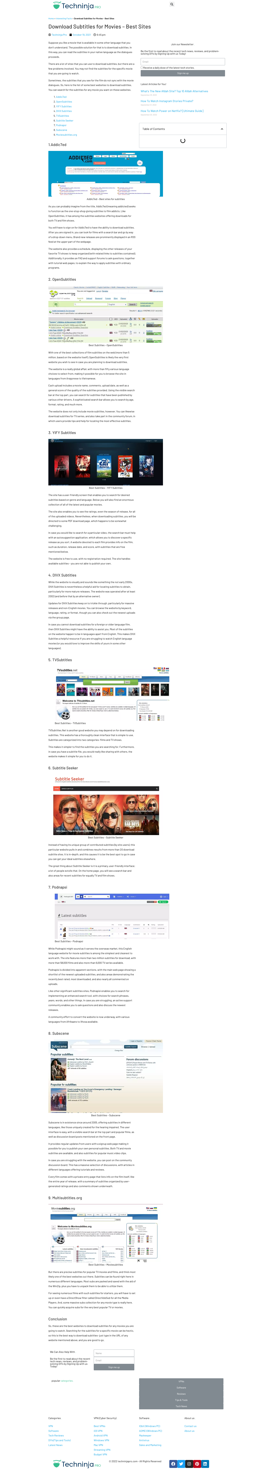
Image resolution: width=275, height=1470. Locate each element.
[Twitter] (181, 1464)
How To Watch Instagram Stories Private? (167, 101)
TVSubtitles (62, 115)
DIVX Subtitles (64, 110)
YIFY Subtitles (64, 106)
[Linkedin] (205, 1464)
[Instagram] (189, 1464)
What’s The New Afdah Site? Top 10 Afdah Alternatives (174, 91)
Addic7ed (61, 96)
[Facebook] (173, 1464)
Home (51, 18)
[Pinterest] (197, 1464)
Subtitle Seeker (64, 120)
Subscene (61, 129)
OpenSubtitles (64, 101)
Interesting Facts (64, 18)
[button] (181, 1381)
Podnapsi (61, 125)
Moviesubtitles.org (66, 134)
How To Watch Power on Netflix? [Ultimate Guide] (172, 111)
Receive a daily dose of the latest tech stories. (168, 67)
